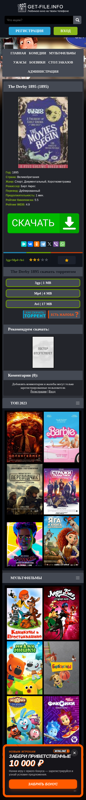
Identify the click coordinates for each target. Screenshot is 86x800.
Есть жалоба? (64, 314)
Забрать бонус (43, 784)
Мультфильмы (62, 53)
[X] (49, 244)
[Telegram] (43, 244)
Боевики (37, 62)
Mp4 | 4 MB (43, 293)
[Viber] (56, 244)
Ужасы (19, 62)
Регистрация (30, 31)
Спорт (19, 181)
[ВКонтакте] (30, 244)
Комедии (37, 53)
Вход (66, 31)
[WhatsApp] (62, 244)
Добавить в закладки (67, 260)
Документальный (35, 181)
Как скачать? (34, 314)
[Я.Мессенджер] (24, 244)
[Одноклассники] (36, 244)
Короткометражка (59, 181)
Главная (18, 53)
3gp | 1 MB (43, 283)
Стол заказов (60, 62)
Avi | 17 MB (43, 304)
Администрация (43, 71)
